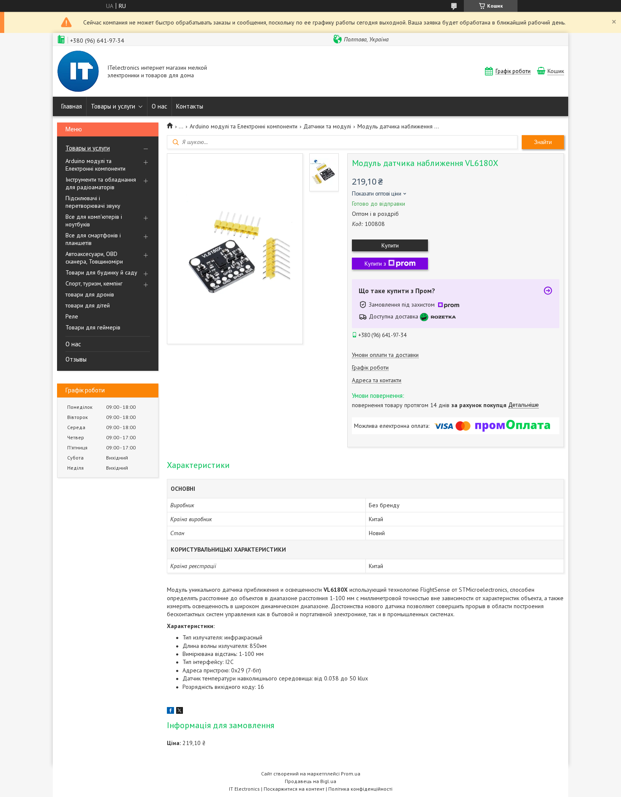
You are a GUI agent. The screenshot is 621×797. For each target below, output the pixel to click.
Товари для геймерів (92, 327)
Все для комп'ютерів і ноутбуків (93, 220)
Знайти (543, 142)
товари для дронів (89, 294)
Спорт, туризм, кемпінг (94, 283)
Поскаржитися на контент (294, 789)
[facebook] (170, 711)
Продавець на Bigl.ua (310, 781)
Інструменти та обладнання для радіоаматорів (100, 183)
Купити (390, 245)
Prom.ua (350, 773)
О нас (159, 106)
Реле (71, 316)
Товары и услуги (113, 106)
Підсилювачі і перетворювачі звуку (92, 201)
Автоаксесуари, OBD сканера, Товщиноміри (94, 257)
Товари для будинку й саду (101, 272)
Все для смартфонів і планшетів (93, 239)
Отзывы (76, 359)
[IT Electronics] (78, 72)
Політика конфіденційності (360, 789)
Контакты (189, 106)
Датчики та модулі (327, 126)
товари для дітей (87, 305)
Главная (71, 106)
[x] (179, 711)
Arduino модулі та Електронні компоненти (95, 164)
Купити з (375, 263)
